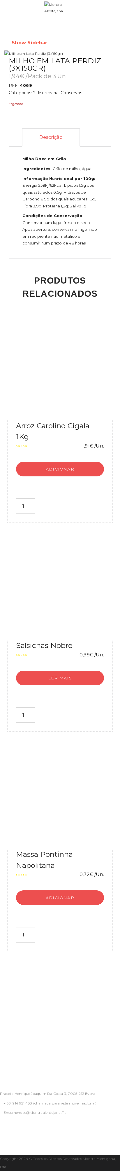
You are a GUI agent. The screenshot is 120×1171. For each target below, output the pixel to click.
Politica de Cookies (21, 1033)
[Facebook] (1, 1128)
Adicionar (60, 469)
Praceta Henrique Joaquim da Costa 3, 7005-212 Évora (47, 1093)
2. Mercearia (45, 92)
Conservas (71, 92)
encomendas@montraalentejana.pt (34, 1112)
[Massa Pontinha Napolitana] (60, 796)
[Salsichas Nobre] (60, 587)
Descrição (51, 137)
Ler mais (60, 678)
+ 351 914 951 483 (17, 1103)
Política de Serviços (22, 1011)
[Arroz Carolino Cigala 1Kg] (60, 367)
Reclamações (14, 1055)
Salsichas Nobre (44, 645)
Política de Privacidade (25, 989)
